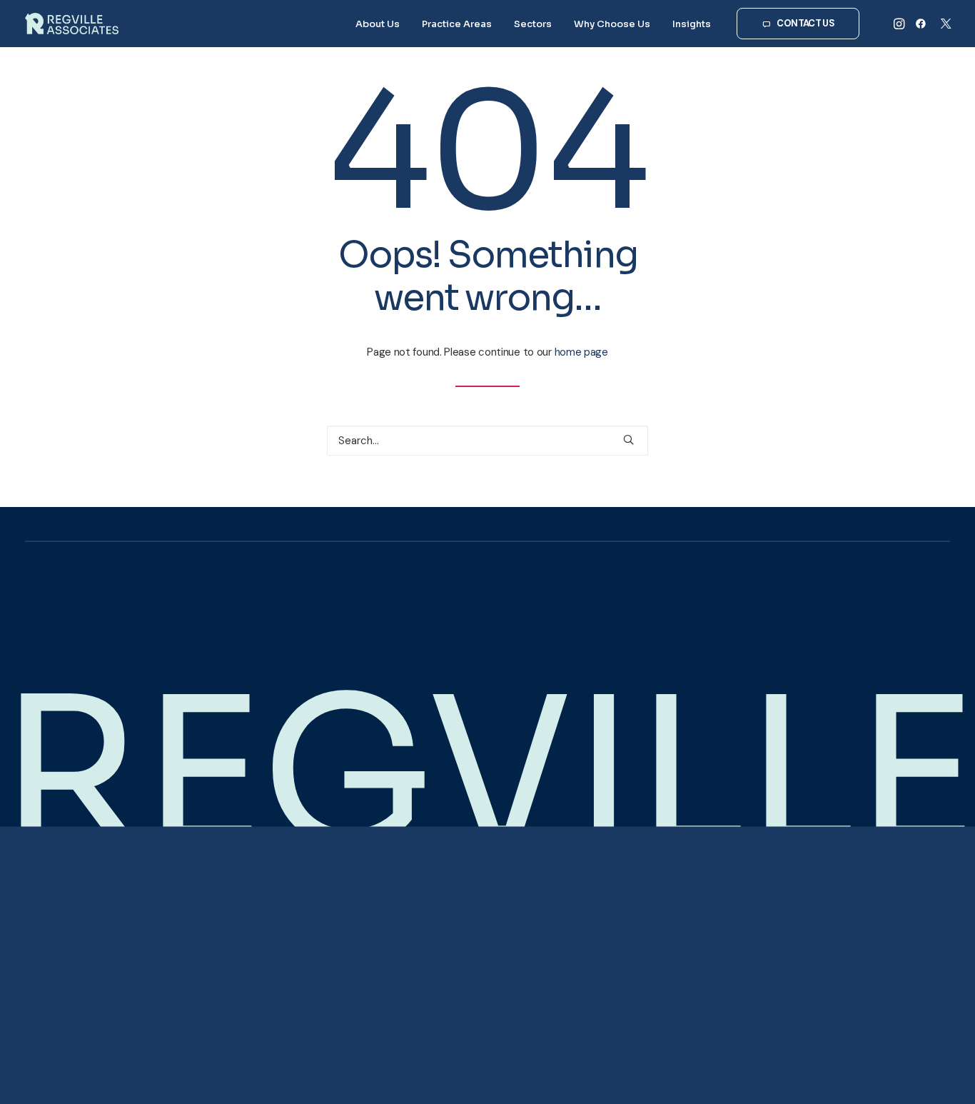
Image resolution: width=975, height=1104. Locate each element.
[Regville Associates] (71, 23)
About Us (377, 24)
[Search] (487, 441)
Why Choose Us (612, 24)
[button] (900, 23)
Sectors (533, 24)
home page (581, 352)
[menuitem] (377, 23)
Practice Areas (457, 24)
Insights (691, 24)
